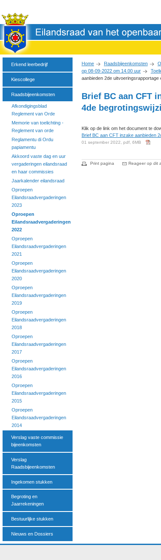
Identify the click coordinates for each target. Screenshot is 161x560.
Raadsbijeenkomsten (126, 63)
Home (88, 63)
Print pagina (102, 163)
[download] (149, 145)
